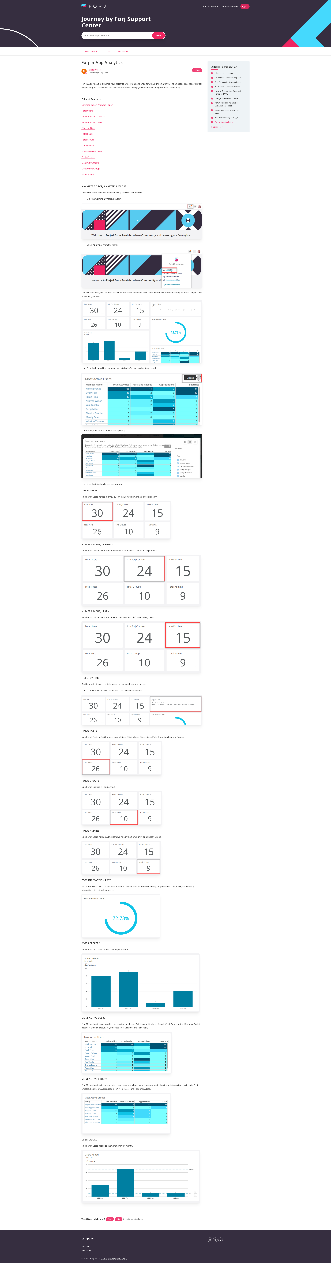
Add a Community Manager (227, 117)
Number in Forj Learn (91, 122)
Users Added (87, 174)
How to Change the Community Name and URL (228, 92)
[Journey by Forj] (93, 7)
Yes (109, 1219)
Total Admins (87, 145)
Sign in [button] (245, 6)
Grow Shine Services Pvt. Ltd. (114, 1258)
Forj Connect (105, 51)
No (119, 1219)
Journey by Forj (90, 51)
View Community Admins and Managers (227, 111)
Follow (197, 70)
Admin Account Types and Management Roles (226, 104)
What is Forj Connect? (224, 73)
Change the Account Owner (227, 98)
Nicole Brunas (94, 69)
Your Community (121, 51)
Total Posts (87, 133)
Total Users (87, 110)
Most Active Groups (90, 168)
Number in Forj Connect (93, 116)
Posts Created (88, 157)
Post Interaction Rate (91, 151)
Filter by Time (88, 128)
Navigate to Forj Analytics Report (97, 104)
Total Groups (87, 139)
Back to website (210, 6)
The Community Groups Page (228, 82)
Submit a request (230, 6)
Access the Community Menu (227, 86)
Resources (86, 1250)
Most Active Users (90, 162)
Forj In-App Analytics (224, 122)
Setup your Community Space (228, 77)
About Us (85, 1246)
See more (216, 126)
